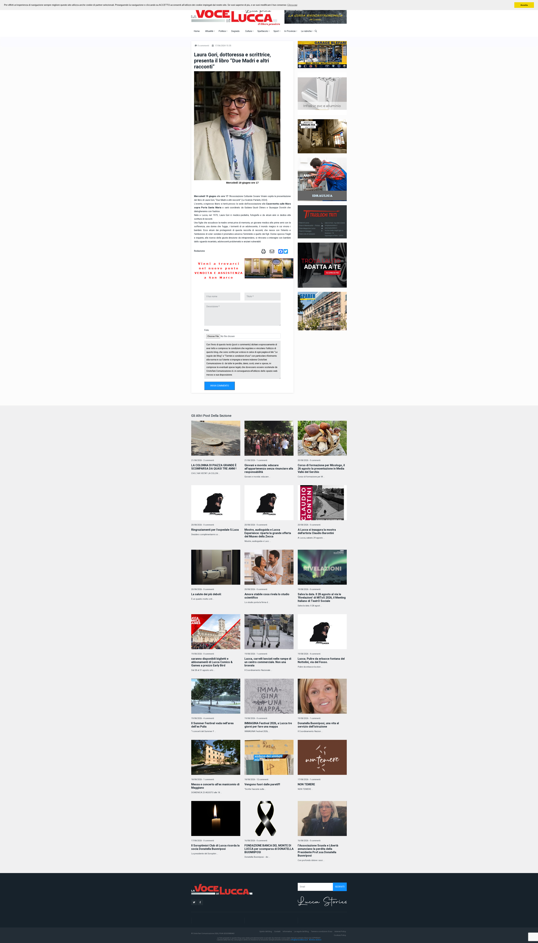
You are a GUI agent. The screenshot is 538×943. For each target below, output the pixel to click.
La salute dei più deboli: (206, 594)
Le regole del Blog (301, 931)
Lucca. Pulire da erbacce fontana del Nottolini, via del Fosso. (321, 660)
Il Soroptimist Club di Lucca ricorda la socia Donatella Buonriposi (215, 847)
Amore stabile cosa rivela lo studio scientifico (266, 596)
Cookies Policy (340, 935)
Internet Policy (340, 931)
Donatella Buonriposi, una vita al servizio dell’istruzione (318, 725)
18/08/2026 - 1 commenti (202, 779)
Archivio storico (315, 940)
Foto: (206, 330)
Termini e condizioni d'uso (321, 931)
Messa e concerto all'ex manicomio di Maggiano (215, 786)
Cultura (248, 31)
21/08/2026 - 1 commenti (255, 460)
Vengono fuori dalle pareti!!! (262, 784)
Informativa (287, 931)
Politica (222, 31)
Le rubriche (306, 31)
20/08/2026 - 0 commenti (309, 460)
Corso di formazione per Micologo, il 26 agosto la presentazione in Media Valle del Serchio (321, 468)
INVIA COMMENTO (219, 385)
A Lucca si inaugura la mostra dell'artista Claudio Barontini (317, 531)
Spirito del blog (265, 931)
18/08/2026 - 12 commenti (256, 779)
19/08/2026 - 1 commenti (255, 653)
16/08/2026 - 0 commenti (255, 840)
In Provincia (290, 31)
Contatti (277, 931)
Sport (276, 31)
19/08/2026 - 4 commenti (309, 653)
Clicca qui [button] (292, 5)
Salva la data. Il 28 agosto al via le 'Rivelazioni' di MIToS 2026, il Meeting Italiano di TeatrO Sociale (322, 597)
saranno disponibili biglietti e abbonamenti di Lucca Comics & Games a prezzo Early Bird (212, 662)
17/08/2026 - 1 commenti (309, 779)
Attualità (209, 31)
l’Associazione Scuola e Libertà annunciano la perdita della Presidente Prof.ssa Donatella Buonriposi (318, 851)
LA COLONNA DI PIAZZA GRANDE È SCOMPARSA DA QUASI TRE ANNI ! (213, 467)
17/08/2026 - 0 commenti (202, 840)
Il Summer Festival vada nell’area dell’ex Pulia (212, 725)
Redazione (199, 251)
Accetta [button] (524, 5)
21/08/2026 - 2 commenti (202, 460)
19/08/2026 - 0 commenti (309, 589)
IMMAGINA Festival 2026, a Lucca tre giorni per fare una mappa (268, 725)
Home (197, 31)
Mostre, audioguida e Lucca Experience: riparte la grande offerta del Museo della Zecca (267, 533)
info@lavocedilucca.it (299, 940)
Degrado (235, 31)
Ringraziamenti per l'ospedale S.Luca (215, 530)
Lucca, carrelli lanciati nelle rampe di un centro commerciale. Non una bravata (267, 662)
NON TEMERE (306, 784)
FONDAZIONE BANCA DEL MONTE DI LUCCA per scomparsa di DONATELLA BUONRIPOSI (269, 849)
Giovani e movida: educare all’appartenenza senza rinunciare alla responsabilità (268, 468)
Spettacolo (263, 31)
